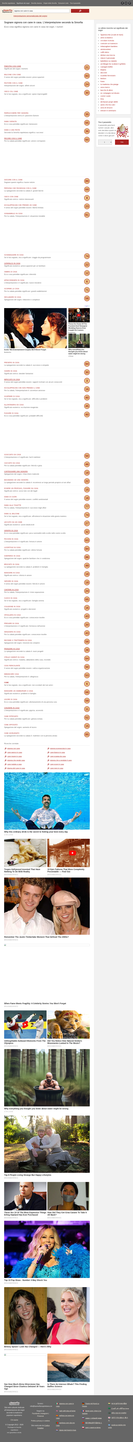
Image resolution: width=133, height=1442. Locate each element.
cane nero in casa (56, 768)
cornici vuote (105, 96)
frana (102, 81)
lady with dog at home (67, 1411)
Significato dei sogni (23, 3)
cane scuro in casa (57, 764)
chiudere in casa (11, 707)
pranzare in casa (12, 648)
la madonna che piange (109, 84)
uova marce (105, 87)
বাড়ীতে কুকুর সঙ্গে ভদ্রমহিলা (118, 1413)
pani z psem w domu (93, 1427)
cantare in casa (11, 589)
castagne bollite (106, 67)
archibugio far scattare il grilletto (113, 64)
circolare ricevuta (107, 41)
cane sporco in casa (14, 752)
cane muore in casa (14, 756)
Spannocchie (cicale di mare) (111, 35)
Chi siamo (14, 1420)
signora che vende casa (16, 760)
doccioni (103, 73)
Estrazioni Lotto (63, 3)
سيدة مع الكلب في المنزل (120, 1408)
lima (102, 99)
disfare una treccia (107, 55)
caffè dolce (104, 52)
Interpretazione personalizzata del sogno (30, 16)
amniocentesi (105, 49)
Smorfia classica (36, 3)
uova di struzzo (106, 108)
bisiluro (103, 79)
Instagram (44, 1413)
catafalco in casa (12, 263)
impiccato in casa (12, 379)
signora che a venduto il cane (61, 760)
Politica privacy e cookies (40, 1421)
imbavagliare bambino (108, 46)
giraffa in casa (11, 530)
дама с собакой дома (93, 1418)
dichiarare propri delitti (109, 102)
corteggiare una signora (16, 471)
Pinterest (40, 1416)
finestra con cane (12, 66)
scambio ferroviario (107, 76)
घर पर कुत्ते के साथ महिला (119, 1403)
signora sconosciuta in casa (60, 748)
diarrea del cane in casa (16, 768)
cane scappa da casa (58, 756)
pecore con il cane (13, 138)
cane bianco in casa (57, 752)
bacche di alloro (106, 90)
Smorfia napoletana (8, 3)
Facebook (35, 1413)
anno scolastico (106, 38)
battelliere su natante (108, 61)
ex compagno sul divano (109, 93)
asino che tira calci (107, 105)
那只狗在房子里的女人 (93, 1423)
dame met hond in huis (67, 1430)
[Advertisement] (47, 46)
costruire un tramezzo (109, 44)
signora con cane (13, 748)
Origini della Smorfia (50, 3)
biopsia (103, 70)
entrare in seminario (108, 111)
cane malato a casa (14, 764)
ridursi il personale (107, 58)
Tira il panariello (75, 3)
